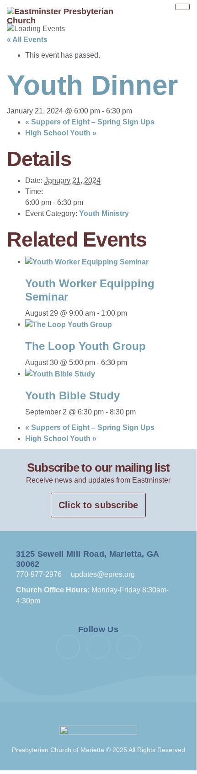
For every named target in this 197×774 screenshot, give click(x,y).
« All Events (27, 39)
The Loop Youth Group (85, 346)
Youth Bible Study (72, 395)
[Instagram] (128, 647)
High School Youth (60, 133)
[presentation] (87, 261)
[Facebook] (68, 647)
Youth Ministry (104, 213)
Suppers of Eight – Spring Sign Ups (89, 122)
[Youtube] (98, 647)
